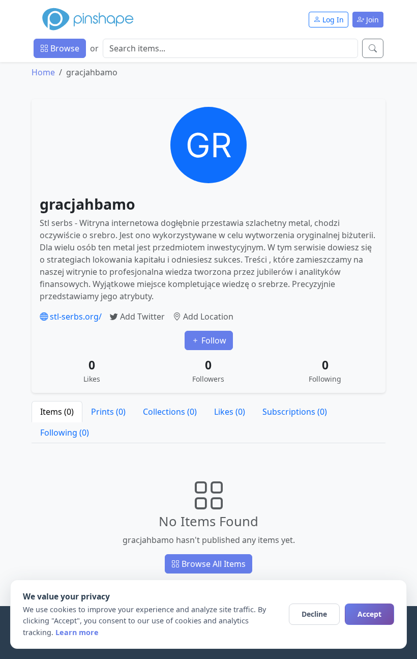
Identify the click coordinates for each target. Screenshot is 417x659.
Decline (314, 614)
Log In (332, 19)
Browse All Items (213, 563)
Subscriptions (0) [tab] (294, 411)
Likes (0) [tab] (229, 411)
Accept (369, 614)
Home (43, 72)
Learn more (77, 632)
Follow (212, 340)
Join (371, 19)
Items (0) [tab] (57, 411)
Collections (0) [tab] (170, 411)
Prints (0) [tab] (108, 411)
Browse (63, 48)
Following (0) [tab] (64, 432)
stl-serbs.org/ (75, 316)
